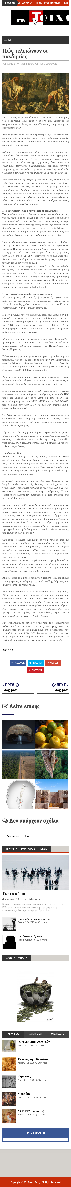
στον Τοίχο (35, 1182)
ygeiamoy (7, 649)
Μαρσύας (24, 1093)
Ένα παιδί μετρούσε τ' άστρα (34, 919)
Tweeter (37, 663)
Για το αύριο (13, 893)
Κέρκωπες (24, 1076)
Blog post (10, 690)
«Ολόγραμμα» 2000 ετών (19, 3)
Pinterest (36, 670)
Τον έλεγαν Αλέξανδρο (30, 936)
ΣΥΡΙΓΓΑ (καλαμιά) (31, 1111)
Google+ (55, 663)
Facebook (19, 663)
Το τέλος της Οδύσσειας (47, 3)
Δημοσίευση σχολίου (18, 836)
